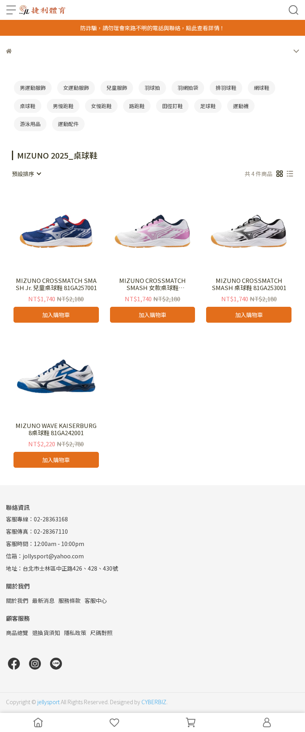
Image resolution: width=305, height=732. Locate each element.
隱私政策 (75, 633)
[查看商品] (45, 231)
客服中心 (96, 600)
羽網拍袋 (188, 87)
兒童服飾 (116, 87)
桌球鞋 (27, 106)
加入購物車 (56, 315)
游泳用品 (30, 124)
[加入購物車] (67, 231)
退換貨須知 (46, 633)
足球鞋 (208, 106)
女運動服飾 (76, 87)
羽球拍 (152, 87)
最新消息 (43, 600)
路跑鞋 (137, 106)
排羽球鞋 (226, 87)
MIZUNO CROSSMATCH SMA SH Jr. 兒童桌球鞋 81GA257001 (56, 284)
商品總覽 (17, 633)
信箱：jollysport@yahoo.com (45, 556)
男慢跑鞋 (63, 106)
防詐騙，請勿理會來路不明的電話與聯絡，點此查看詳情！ (152, 28)
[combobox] (26, 174)
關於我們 (17, 600)
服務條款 (69, 600)
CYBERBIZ (153, 702)
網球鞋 (261, 87)
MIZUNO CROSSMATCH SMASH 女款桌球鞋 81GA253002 (152, 284)
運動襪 (241, 106)
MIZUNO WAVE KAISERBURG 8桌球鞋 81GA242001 (56, 429)
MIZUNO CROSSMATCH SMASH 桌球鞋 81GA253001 (249, 284)
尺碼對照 (101, 633)
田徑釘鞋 (172, 106)
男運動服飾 (33, 87)
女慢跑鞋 (101, 106)
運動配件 (68, 124)
